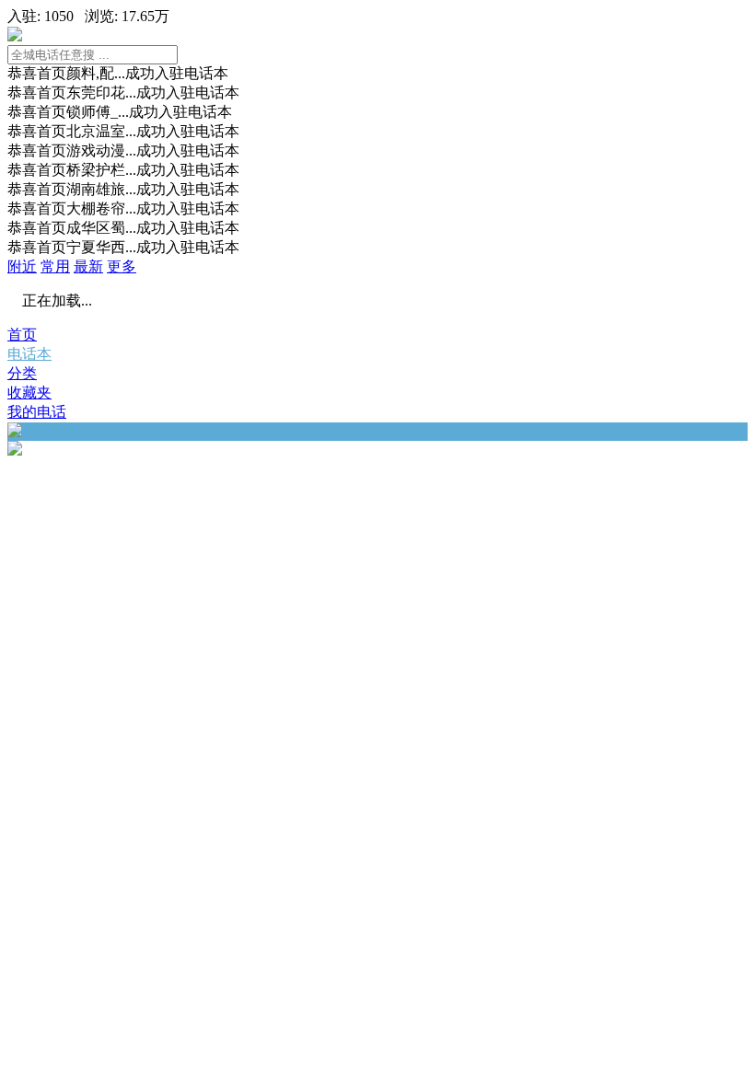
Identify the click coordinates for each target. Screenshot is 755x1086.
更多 (121, 266)
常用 (55, 266)
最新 (88, 266)
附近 (22, 266)
